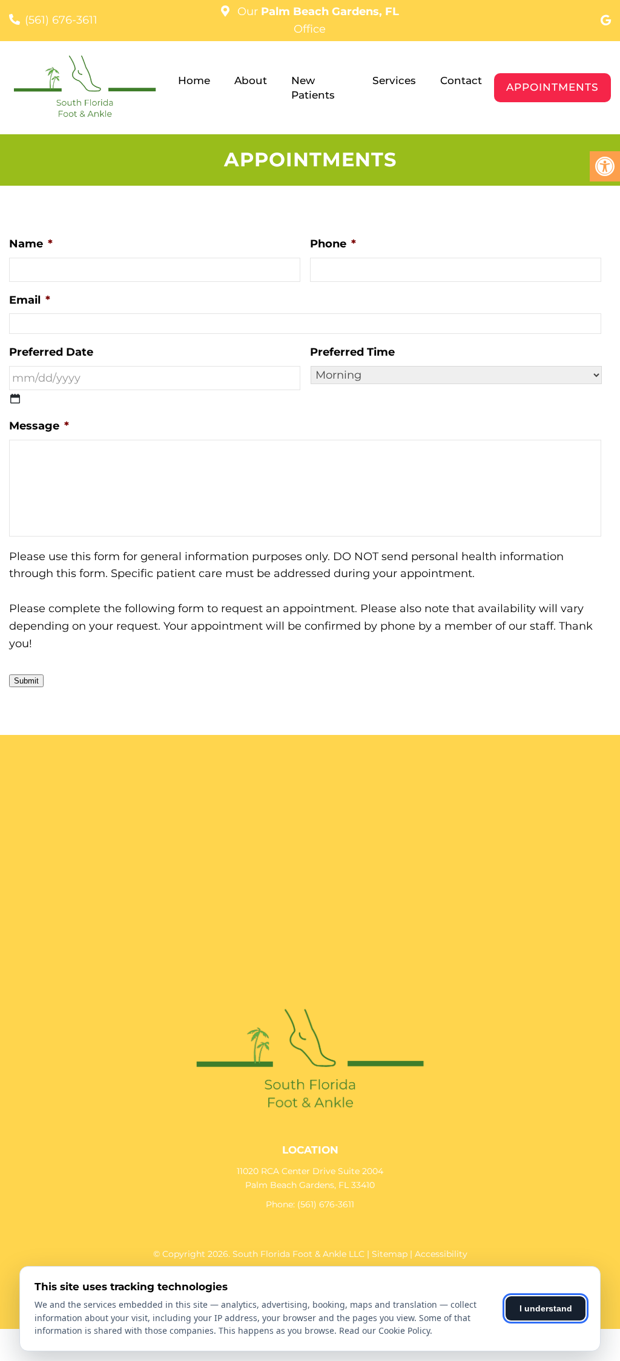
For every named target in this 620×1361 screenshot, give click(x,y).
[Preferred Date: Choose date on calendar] (15, 399)
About (250, 80)
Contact (461, 80)
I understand (545, 1308)
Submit (26, 680)
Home (194, 80)
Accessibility (441, 1253)
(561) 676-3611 (61, 20)
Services (394, 80)
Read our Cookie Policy (384, 1330)
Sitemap (389, 1253)
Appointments (552, 87)
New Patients (313, 87)
